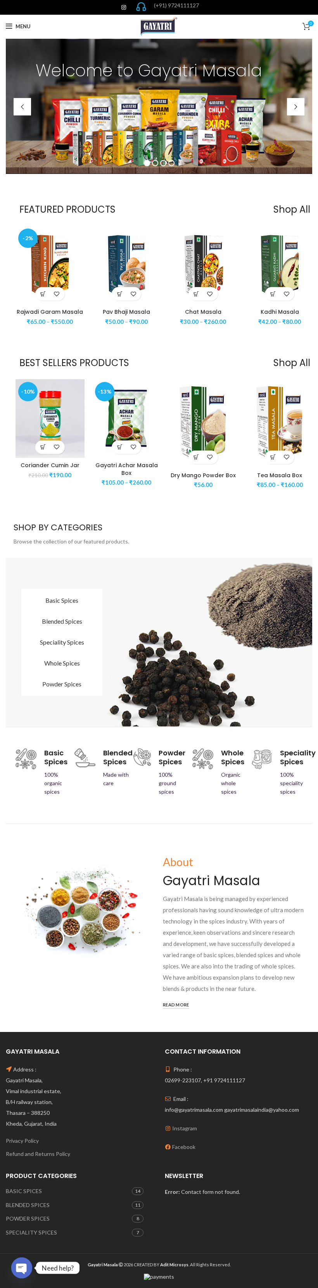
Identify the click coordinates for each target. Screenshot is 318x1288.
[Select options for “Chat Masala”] (196, 294)
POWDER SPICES (28, 1218)
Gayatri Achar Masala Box (126, 469)
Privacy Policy (22, 1140)
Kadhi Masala (280, 312)
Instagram (184, 1128)
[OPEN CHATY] (21, 1267)
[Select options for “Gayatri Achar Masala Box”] (119, 447)
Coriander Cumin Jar (50, 465)
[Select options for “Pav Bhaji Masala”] (119, 294)
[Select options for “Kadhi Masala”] (273, 294)
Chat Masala (203, 312)
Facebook (183, 1147)
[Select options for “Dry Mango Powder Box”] (196, 457)
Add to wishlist (57, 294)
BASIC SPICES (24, 1191)
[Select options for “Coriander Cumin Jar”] (43, 447)
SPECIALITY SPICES (31, 1232)
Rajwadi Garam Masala (50, 312)
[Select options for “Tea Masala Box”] (273, 457)
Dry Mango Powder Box (203, 475)
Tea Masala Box (279, 475)
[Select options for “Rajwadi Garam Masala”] (43, 294)
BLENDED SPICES (28, 1205)
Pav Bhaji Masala (126, 312)
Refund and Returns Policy (38, 1153)
